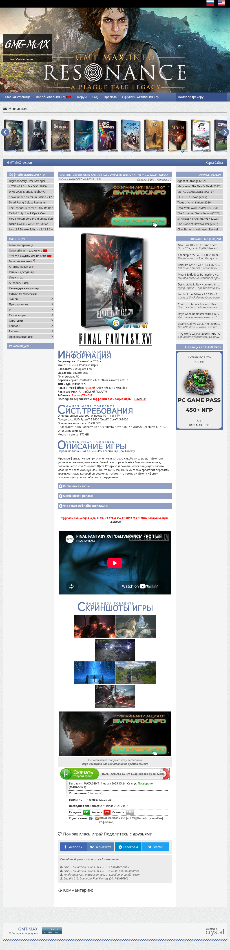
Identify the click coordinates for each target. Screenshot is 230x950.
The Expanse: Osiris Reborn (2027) (198, 213)
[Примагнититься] (165, 778)
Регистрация (24, 59)
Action (27, 163)
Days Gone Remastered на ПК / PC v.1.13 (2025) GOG (200, 315)
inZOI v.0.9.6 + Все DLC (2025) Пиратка (28, 186)
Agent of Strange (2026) (192, 181)
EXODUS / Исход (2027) (192, 197)
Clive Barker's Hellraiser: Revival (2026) (197, 229)
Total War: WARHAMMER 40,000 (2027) (197, 208)
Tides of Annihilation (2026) (194, 202)
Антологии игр (19, 283)
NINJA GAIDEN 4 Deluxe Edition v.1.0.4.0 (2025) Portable (28, 224)
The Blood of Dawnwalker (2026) (197, 224)
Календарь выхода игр (24, 288)
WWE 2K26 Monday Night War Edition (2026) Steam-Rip (27, 192)
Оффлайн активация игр (26, 250)
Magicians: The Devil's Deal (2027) (199, 186)
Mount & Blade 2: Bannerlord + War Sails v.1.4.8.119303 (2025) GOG (200, 276)
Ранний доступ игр (21, 272)
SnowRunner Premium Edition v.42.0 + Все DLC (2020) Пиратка (31, 197)
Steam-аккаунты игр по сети (28, 256)
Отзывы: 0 (164, 179)
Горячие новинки (21, 261)
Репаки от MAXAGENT (23, 294)
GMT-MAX (14, 163)
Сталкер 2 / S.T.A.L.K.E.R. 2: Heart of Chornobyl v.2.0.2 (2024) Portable (200, 256)
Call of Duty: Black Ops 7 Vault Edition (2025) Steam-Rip (27, 213)
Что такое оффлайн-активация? (85, 506)
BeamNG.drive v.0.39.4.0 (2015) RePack (200, 325)
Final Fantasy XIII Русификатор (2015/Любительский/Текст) (101, 875)
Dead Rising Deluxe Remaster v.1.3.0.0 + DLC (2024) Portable (28, 202)
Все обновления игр (51, 97)
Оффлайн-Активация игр (140, 97)
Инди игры (16, 277)
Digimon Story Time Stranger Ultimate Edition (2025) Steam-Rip (30, 181)
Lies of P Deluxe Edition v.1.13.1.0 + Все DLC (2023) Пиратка (31, 229)
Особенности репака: (78, 496)
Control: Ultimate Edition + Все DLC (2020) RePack (200, 305)
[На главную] (27, 53)
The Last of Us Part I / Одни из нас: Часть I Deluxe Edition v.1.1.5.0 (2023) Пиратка (31, 208)
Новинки (17, 108)
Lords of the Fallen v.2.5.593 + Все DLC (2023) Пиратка (200, 295)
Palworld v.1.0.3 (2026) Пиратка (200, 335)
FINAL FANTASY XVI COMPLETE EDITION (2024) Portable (97, 867)
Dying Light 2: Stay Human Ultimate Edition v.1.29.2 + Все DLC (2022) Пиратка (200, 286)
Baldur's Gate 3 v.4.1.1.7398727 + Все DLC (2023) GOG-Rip (200, 266)
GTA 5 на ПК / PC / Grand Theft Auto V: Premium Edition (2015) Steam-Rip (200, 246)
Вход (12, 59)
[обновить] (95, 793)
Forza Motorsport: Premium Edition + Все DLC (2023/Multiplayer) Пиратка (31, 219)
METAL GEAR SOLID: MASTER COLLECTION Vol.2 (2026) (195, 192)
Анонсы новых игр (21, 267)
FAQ (95, 97)
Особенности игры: (76, 486)
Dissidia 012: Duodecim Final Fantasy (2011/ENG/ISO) (96, 878)
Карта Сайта (214, 163)
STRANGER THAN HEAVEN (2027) (198, 219)
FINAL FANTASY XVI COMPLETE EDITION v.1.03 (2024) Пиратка (101, 871)
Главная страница (17, 97)
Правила (110, 97)
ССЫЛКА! (140, 399)
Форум (82, 97)
